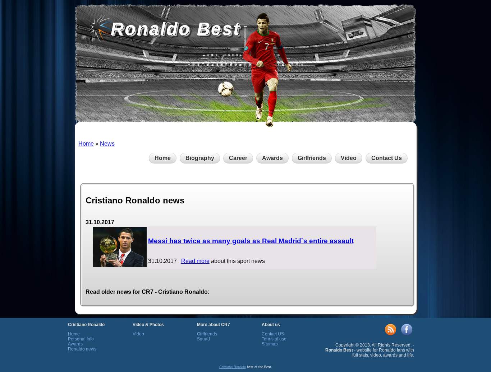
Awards (272, 158)
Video (349, 158)
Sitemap (270, 344)
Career (238, 158)
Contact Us (386, 158)
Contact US (273, 333)
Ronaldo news (82, 349)
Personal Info (81, 339)
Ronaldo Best (175, 29)
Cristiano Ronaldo (232, 367)
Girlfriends (312, 158)
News (107, 144)
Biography (199, 158)
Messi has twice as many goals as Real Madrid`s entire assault (251, 241)
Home (86, 144)
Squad (203, 339)
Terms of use (274, 339)
